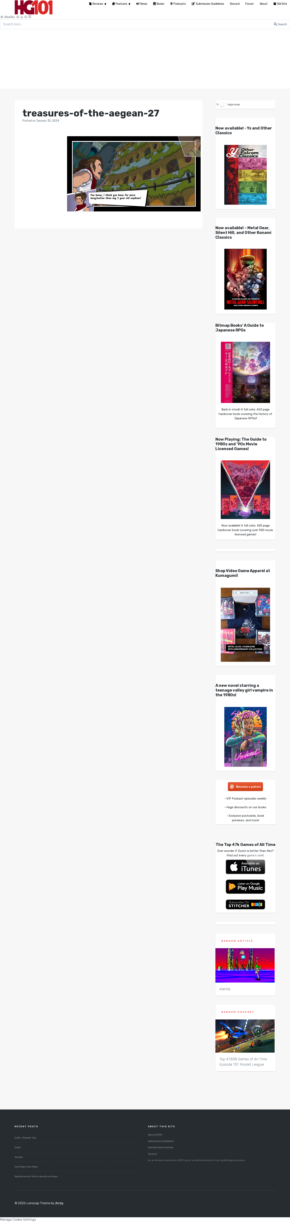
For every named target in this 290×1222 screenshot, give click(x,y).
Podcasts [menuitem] (180, 4)
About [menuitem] (264, 4)
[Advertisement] (145, 58)
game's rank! (255, 855)
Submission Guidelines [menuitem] (210, 4)
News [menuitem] (143, 4)
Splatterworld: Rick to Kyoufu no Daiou (36, 1176)
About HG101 (155, 1134)
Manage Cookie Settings (18, 1219)
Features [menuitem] (121, 4)
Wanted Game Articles (160, 1147)
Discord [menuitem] (234, 4)
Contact (152, 1154)
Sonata (19, 1157)
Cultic (18, 1147)
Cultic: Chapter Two (25, 1137)
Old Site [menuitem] (282, 4)
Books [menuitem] (160, 4)
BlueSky (10, 17)
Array (59, 1203)
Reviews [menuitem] (98, 4)
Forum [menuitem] (249, 4)
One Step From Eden (26, 1166)
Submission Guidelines (161, 1141)
